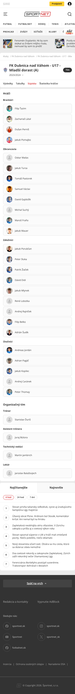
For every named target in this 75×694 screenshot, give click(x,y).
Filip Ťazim (20, 108)
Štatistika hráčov (48, 83)
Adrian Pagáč (22, 360)
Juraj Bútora (21, 437)
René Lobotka (22, 301)
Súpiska (32, 83)
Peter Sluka (21, 259)
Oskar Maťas (21, 157)
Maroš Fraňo (21, 220)
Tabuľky (20, 83)
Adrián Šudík (21, 332)
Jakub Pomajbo (23, 140)
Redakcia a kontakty (15, 601)
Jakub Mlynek (22, 290)
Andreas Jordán (23, 350)
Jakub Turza (21, 168)
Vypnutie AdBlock (48, 601)
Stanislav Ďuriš (23, 419)
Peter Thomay (22, 392)
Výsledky (8, 83)
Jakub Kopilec (22, 371)
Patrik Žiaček (21, 269)
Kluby (6, 56)
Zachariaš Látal (23, 119)
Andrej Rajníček (23, 311)
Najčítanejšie (18, 487)
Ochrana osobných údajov (30, 664)
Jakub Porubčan (23, 248)
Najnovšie (56, 487)
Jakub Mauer (21, 230)
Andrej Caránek (23, 381)
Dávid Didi (20, 280)
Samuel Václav (22, 189)
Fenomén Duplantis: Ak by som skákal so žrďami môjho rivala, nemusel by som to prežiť (31, 43)
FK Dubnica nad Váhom (23, 56)
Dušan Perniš (22, 129)
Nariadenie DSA (56, 664)
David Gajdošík (23, 199)
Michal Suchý (22, 210)
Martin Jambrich (23, 455)
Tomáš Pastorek (23, 178)
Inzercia (7, 664)
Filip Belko (20, 322)
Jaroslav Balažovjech (25, 473)
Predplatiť (57, 3)
